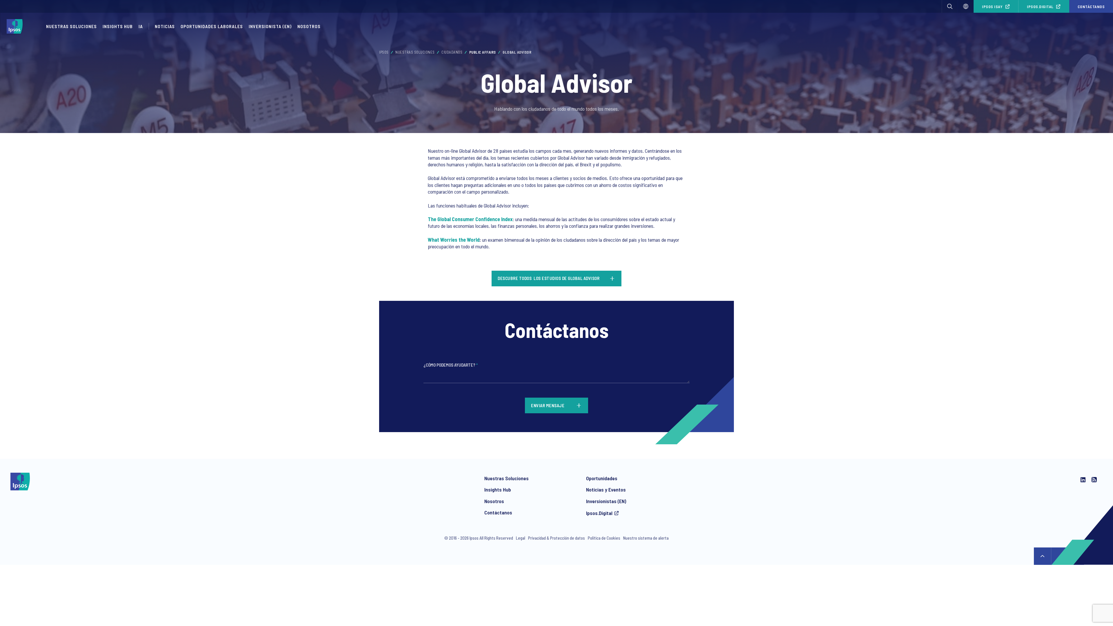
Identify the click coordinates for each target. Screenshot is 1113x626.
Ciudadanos (451, 52)
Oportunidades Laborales (212, 26)
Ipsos (384, 52)
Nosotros (309, 26)
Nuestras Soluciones (71, 26)
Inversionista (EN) (270, 26)
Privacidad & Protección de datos (556, 538)
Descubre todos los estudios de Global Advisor (549, 278)
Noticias (165, 26)
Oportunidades (601, 478)
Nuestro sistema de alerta (646, 538)
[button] (949, 6)
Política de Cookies (604, 538)
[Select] (965, 6)
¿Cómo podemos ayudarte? (450, 364)
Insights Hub (118, 26)
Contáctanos (498, 512)
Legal (520, 538)
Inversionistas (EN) (606, 501)
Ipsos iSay (992, 6)
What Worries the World (453, 239)
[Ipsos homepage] (16, 26)
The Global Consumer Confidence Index (470, 219)
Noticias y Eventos (606, 489)
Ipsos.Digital (1040, 6)
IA (141, 26)
